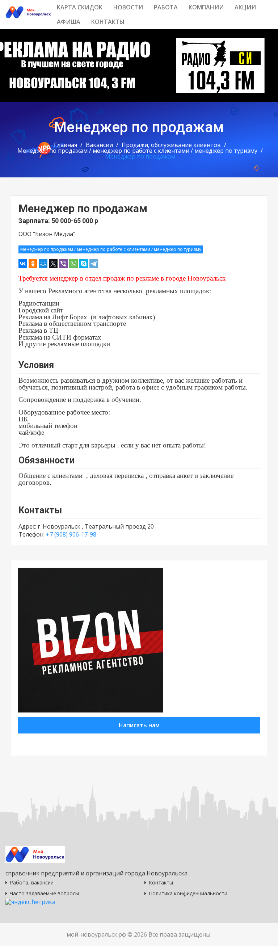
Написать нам (139, 725)
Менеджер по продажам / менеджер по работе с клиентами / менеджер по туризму (137, 151)
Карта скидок (79, 7)
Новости (128, 7)
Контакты (108, 22)
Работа (166, 7)
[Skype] (83, 263)
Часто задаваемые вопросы (44, 893)
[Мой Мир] (43, 263)
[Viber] (63, 263)
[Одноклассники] (33, 263)
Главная (65, 145)
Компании (206, 7)
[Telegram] (93, 263)
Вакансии (99, 145)
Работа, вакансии (32, 882)
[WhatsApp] (73, 263)
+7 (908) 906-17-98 (71, 534)
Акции (245, 7)
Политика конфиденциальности (188, 893)
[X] (53, 263)
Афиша (68, 22)
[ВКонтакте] (22, 263)
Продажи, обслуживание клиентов (171, 145)
